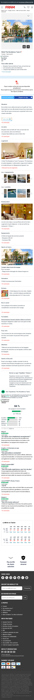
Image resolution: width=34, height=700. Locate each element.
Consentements (7, 640)
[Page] (2, 577)
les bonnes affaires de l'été (26, 2)
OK (25, 597)
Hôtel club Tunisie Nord (21, 10)
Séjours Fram (4, 10)
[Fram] (12, 7)
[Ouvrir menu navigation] (1, 7)
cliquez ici (9, 697)
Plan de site (6, 638)
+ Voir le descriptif (6, 72)
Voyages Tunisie (11, 10)
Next (29, 30)
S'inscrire (27, 588)
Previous (4, 30)
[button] (17, 151)
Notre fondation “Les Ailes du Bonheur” (13, 614)
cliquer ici (11, 428)
